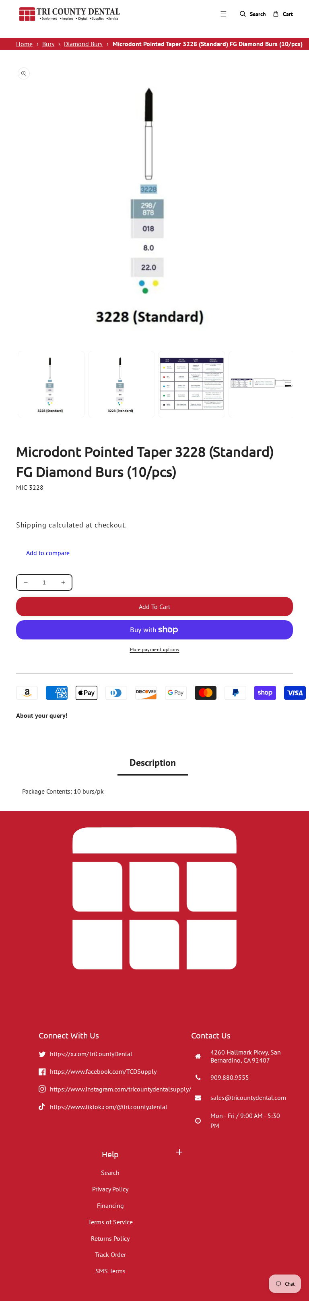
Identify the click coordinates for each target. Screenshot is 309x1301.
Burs (48, 44)
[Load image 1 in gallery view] (51, 384)
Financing (110, 1205)
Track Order (110, 1254)
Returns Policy (110, 1238)
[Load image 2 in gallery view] (122, 384)
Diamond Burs (83, 44)
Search (110, 1173)
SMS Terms (110, 1271)
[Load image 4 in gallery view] (262, 384)
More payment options (154, 649)
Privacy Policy (110, 1189)
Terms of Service (110, 1222)
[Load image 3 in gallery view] (192, 384)
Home (24, 44)
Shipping (31, 524)
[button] (228, 13)
